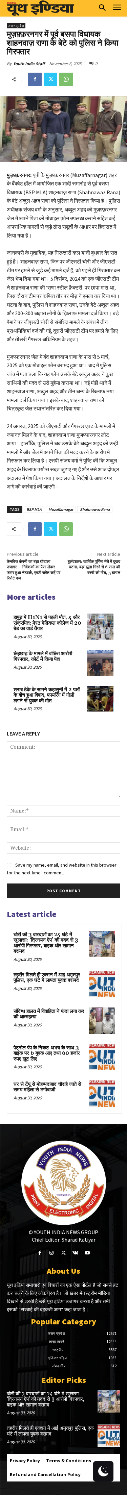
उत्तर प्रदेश (16, 26)
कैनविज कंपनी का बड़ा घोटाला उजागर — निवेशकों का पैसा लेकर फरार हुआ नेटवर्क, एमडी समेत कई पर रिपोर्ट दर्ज (33, 570)
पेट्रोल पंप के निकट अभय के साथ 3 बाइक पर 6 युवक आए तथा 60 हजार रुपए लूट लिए (47, 1053)
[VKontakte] (75, 1253)
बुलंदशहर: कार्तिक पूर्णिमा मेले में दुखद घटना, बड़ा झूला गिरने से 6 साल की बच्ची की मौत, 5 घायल (94, 567)
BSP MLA (34, 509)
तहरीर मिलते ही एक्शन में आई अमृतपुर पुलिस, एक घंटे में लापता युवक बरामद (47, 978)
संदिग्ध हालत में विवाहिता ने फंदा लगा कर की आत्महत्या (49, 1014)
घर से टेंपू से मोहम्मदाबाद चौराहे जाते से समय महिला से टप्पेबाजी (47, 1087)
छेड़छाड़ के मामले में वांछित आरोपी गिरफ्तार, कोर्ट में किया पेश (43, 656)
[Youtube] (87, 1253)
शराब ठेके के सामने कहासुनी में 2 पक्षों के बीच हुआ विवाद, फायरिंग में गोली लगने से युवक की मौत (47, 695)
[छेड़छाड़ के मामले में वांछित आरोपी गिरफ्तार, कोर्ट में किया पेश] (100, 663)
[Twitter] (50, 79)
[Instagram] (51, 1253)
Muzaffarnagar (60, 509)
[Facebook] (35, 79)
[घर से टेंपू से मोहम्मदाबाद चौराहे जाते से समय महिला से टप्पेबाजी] (102, 1093)
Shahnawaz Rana (95, 509)
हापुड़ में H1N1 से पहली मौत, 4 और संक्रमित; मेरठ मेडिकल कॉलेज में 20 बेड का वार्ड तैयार (47, 623)
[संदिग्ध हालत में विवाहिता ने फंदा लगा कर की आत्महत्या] (102, 1020)
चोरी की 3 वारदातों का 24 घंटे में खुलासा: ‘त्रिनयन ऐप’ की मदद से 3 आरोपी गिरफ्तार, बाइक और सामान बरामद (46, 943)
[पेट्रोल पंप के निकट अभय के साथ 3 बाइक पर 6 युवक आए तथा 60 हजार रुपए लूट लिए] (102, 1057)
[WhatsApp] (66, 79)
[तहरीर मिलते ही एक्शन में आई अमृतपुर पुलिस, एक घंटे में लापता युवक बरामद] (102, 984)
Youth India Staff (29, 64)
